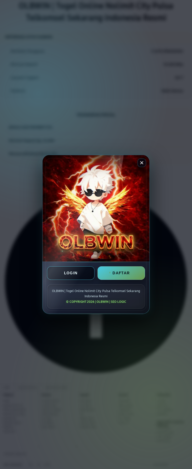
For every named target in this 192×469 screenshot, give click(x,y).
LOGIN (71, 273)
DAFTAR (121, 273)
